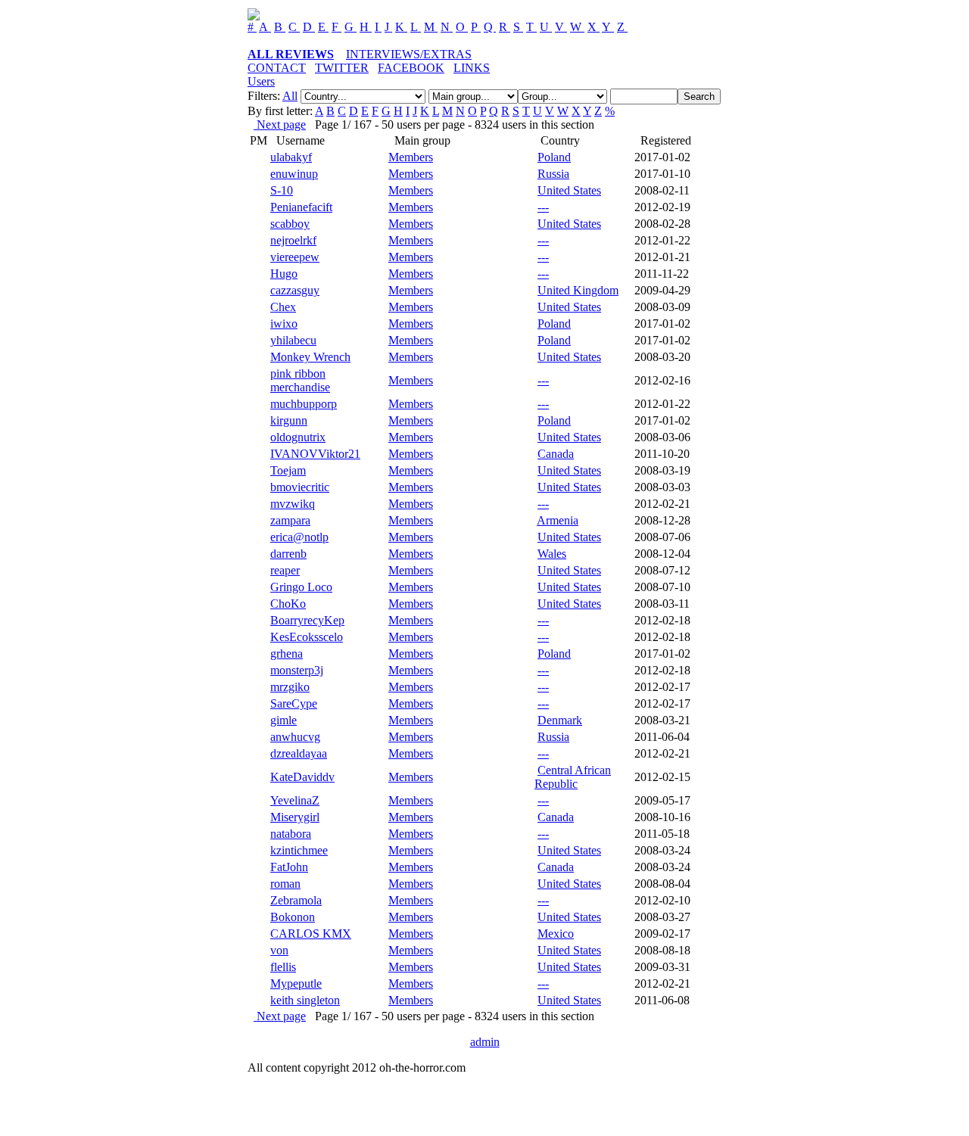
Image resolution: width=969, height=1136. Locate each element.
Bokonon (292, 916)
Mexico (555, 933)
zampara (290, 520)
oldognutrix (298, 437)
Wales (551, 553)
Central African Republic (572, 777)
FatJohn (289, 867)
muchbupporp (303, 403)
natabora (290, 833)
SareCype (293, 703)
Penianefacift (301, 207)
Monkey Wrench (310, 356)
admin (485, 1041)
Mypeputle (296, 983)
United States (569, 190)
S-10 (281, 190)
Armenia (557, 520)
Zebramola (296, 900)
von (279, 950)
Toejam (288, 470)
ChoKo (288, 603)
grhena (286, 653)
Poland (554, 157)
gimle (283, 720)
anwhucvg (295, 736)
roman (285, 883)
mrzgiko (290, 686)
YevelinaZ (294, 800)
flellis (283, 966)
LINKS (471, 67)
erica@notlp (299, 537)
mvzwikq (292, 503)
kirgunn (288, 420)
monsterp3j (296, 670)
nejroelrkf (293, 240)
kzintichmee (299, 850)
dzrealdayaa (298, 753)
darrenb (288, 553)
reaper (285, 570)
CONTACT (277, 67)
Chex (283, 306)
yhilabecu (293, 340)
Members (410, 157)
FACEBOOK (411, 67)
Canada (555, 453)
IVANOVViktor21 (315, 453)
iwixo (284, 323)
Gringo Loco (301, 586)
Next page (280, 124)
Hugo (284, 273)
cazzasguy (294, 290)
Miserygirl (294, 817)
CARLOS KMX (310, 933)
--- (543, 207)
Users (261, 81)
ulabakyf (291, 157)
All (290, 95)
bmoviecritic (299, 487)
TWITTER (342, 67)
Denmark (559, 720)
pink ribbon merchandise (300, 380)
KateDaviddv (302, 776)
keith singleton (305, 1000)
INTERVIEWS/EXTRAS (409, 54)
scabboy (290, 223)
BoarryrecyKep (307, 620)
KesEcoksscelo (306, 636)
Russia (553, 173)
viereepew (294, 257)
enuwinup (294, 173)
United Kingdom (577, 290)
